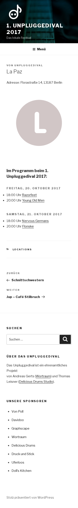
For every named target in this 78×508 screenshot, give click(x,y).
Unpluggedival (28, 65)
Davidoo (17, 420)
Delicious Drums (23, 445)
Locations (22, 249)
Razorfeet (29, 195)
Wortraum (43, 376)
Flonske (28, 226)
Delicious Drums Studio (36, 382)
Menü (41, 49)
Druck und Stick (22, 454)
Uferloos (17, 462)
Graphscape (20, 428)
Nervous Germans (35, 221)
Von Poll (17, 411)
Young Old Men (33, 200)
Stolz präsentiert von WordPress (30, 497)
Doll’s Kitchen (21, 471)
